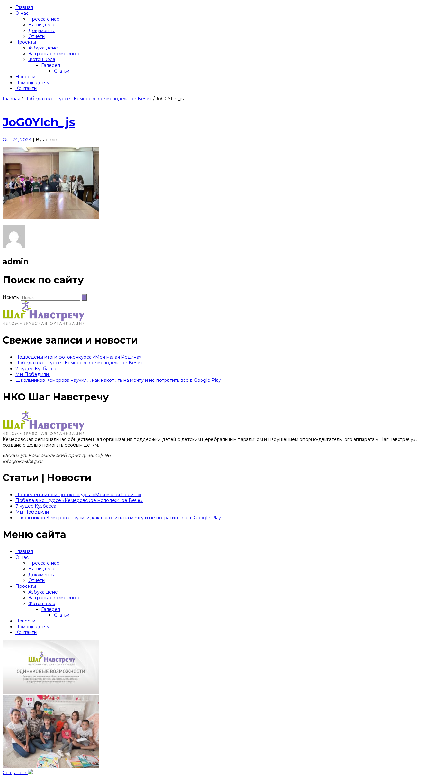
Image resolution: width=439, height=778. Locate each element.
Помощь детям (32, 627)
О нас (22, 557)
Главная (11, 99)
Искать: (11, 297)
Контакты (26, 632)
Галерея (50, 609)
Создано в (15, 772)
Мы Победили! (32, 374)
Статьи (61, 615)
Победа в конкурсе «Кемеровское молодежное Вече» (88, 99)
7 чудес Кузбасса (35, 368)
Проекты (25, 586)
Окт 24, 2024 (17, 140)
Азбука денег (44, 592)
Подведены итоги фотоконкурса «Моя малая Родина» (78, 357)
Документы (41, 574)
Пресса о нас (43, 563)
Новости (25, 621)
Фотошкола (41, 603)
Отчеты (36, 580)
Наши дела (41, 569)
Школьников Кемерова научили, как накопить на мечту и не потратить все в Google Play (118, 380)
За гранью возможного (54, 598)
